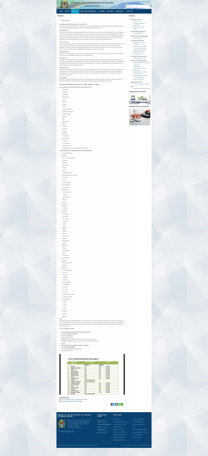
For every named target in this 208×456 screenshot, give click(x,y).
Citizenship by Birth (137, 53)
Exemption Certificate (138, 79)
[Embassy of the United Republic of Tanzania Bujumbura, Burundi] (64, 4)
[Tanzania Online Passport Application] (139, 117)
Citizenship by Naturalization (140, 50)
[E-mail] (116, 404)
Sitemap (128, 445)
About (67, 11)
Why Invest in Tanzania (119, 434)
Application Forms (117, 427)
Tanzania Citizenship (137, 421)
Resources (119, 11)
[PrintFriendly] (122, 404)
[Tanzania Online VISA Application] (139, 99)
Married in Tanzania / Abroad (140, 72)
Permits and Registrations (139, 424)
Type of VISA (136, 25)
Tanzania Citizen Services (139, 58)
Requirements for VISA (138, 27)
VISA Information (117, 419)
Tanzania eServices (137, 33)
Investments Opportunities (139, 429)
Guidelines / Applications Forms (141, 84)
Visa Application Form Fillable (69, 401)
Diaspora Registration (118, 440)
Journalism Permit (137, 73)
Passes (135, 29)
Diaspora (110, 11)
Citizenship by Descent (138, 51)
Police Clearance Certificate (139, 68)
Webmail (135, 445)
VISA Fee (135, 21)
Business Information (118, 429)
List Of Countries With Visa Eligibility (71, 399)
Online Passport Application (120, 421)
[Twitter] (114, 404)
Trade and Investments (88, 11)
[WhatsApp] (119, 404)
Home (61, 11)
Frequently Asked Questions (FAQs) (141, 88)
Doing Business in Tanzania (120, 432)
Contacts (129, 11)
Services (75, 11)
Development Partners (119, 437)
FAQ (133, 427)
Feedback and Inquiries (144, 445)
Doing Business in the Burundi (140, 432)
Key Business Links (137, 437)
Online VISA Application (138, 419)
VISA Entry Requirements (139, 23)
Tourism (101, 11)
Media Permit (136, 70)
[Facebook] (111, 404)
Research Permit (137, 66)
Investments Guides (137, 434)
